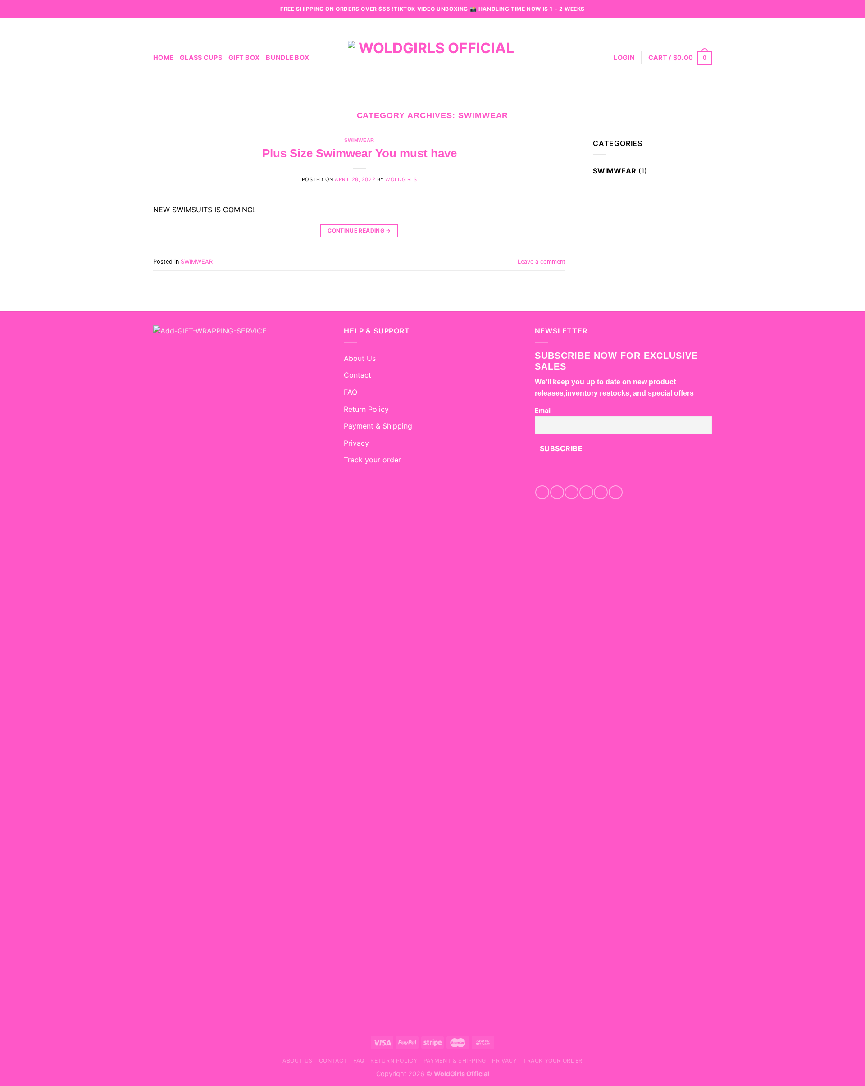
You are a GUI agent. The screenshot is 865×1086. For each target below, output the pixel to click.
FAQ (350, 392)
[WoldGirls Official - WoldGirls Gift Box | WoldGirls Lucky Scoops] (432, 57)
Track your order (372, 459)
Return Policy (366, 409)
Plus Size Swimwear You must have (359, 153)
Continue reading (359, 230)
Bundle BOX (287, 57)
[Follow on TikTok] (571, 492)
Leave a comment (541, 261)
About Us (360, 358)
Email (543, 410)
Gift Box (244, 57)
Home (163, 57)
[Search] (603, 57)
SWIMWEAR (359, 140)
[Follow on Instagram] (557, 492)
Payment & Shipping (378, 425)
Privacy (356, 442)
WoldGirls (401, 179)
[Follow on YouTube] (616, 492)
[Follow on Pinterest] (601, 492)
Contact (357, 374)
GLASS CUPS (201, 57)
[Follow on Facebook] (542, 492)
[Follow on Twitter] (586, 492)
